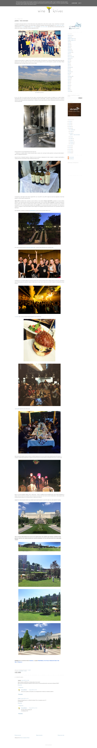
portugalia (69, 71)
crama (69, 43)
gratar (69, 59)
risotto (69, 79)
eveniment (70, 52)
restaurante (70, 76)
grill (68, 62)
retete (69, 77)
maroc (69, 65)
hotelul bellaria (33, 210)
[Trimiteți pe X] (17, 672)
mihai (63, 25)
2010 (70, 152)
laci (41, 26)
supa (68, 86)
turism (69, 89)
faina (69, 53)
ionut (23, 26)
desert (69, 47)
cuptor (69, 44)
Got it (79, 3)
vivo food (17, 316)
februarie (72, 142)
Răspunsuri (21, 687)
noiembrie (72, 129)
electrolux (69, 50)
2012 (70, 149)
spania (69, 85)
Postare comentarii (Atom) (24, 737)
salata (69, 80)
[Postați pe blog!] (16, 672)
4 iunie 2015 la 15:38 (33, 689)
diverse (69, 49)
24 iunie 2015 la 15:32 (33, 708)
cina (68, 41)
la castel (17, 408)
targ (68, 88)
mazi (32, 26)
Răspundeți (20, 685)
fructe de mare (70, 56)
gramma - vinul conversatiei (21, 20)
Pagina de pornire (39, 735)
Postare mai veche (61, 735)
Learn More (74, 3)
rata (68, 74)
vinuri (69, 91)
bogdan (57, 25)
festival (69, 55)
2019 (70, 121)
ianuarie (71, 143)
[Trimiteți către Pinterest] (20, 672)
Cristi (19, 698)
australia (69, 37)
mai (71, 136)
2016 (70, 126)
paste (69, 68)
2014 (70, 145)
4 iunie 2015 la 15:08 (25, 680)
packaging (70, 67)
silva (68, 83)
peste (69, 70)
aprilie (71, 138)
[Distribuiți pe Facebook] (19, 672)
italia (69, 64)
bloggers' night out (71, 40)
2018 (70, 123)
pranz (69, 73)
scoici (69, 82)
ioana (44, 26)
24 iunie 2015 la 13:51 (24, 698)
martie (71, 140)
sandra (46, 26)
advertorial (70, 35)
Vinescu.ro (20, 662)
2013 (70, 147)
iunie (71, 133)
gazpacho (69, 58)
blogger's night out (71, 38)
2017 (70, 124)
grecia (69, 61)
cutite (69, 46)
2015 (70, 128)
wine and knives (24, 689)
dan (60, 25)
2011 (70, 151)
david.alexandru (71, 157)
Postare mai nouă (18, 735)
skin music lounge (29, 247)
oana (34, 26)
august (71, 131)
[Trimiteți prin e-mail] (15, 672)
